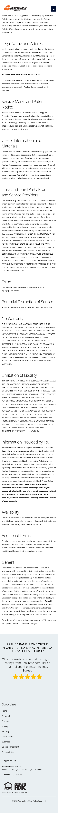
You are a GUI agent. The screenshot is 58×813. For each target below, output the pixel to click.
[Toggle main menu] (53, 9)
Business (6, 741)
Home (4, 710)
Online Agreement (10, 747)
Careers (5, 721)
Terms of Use (8, 752)
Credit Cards (8, 736)
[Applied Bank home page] (20, 7)
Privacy (5, 726)
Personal (6, 716)
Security (5, 731)
